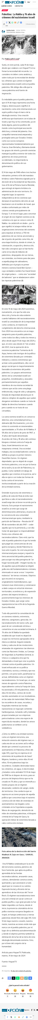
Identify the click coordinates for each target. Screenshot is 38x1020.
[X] (34, 1010)
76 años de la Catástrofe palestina (21, 971)
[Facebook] (32, 1010)
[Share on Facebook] (6, 22)
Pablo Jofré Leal (12, 59)
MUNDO (5, 10)
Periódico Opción (10, 30)
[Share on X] (9, 22)
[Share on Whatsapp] (12, 22)
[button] (3, 2)
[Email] (15, 22)
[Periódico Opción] (14, 2)
